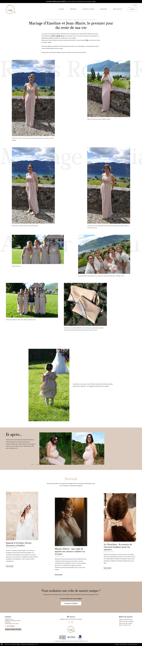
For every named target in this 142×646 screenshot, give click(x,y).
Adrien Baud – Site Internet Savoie (128, 644)
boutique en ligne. (91, 1)
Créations (73, 9)
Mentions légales (16, 644)
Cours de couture (88, 9)
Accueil (47, 19)
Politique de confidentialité (28, 644)
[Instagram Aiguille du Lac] (72, 623)
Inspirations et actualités (56, 19)
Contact (132, 9)
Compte (133, 5)
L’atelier (61, 9)
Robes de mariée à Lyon (125, 625)
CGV (37, 644)
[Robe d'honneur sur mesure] (55, 464)
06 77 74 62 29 (10, 626)
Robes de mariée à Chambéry (126, 621)
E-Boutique (103, 9)
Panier (136, 5)
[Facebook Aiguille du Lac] (69, 623)
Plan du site (8, 644)
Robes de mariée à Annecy (125, 619)
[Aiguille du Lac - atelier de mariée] (11, 9)
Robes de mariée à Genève (125, 623)
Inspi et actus (117, 9)
